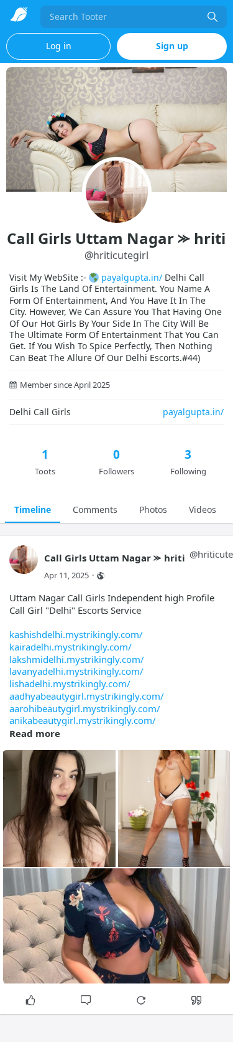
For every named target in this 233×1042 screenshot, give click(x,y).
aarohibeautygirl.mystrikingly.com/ (84, 708)
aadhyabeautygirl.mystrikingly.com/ (86, 696)
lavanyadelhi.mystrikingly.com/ (76, 671)
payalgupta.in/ (131, 277)
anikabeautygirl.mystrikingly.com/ (82, 720)
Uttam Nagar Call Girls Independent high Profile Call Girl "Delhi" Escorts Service (111, 659)
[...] (212, 17)
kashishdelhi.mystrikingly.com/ (76, 634)
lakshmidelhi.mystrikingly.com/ (76, 659)
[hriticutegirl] (23, 565)
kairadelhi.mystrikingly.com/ (70, 647)
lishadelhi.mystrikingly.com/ (69, 683)
